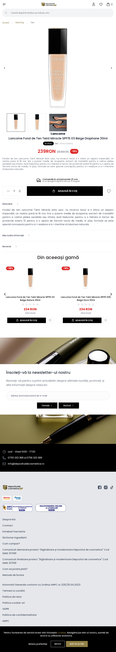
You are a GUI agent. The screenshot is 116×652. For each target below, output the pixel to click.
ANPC (5, 621)
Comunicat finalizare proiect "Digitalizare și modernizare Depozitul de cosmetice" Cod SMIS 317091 (55, 561)
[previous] (4, 294)
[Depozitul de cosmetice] (49, 4)
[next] (111, 294)
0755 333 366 (16, 457)
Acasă (5, 22)
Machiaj (20, 22)
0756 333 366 (34, 457)
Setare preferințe (37, 644)
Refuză (58, 644)
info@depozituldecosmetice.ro (26, 463)
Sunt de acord (77, 644)
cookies (61, 632)
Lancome (58, 134)
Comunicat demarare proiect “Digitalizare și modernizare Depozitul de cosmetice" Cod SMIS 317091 (55, 551)
